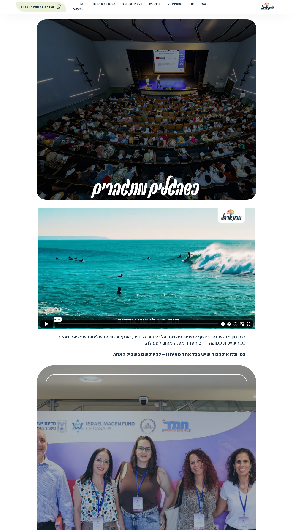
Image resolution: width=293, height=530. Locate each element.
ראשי (204, 4)
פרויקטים (154, 4)
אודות (191, 4)
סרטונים (82, 4)
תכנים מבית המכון (104, 4)
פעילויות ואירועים (132, 4)
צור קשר (78, 9)
